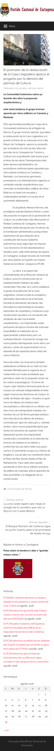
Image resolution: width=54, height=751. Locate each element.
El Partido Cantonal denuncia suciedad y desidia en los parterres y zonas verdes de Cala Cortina (25, 601)
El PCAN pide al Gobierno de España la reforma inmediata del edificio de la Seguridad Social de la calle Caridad (24, 627)
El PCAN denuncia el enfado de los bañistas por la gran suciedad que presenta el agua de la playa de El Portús (26, 644)
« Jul (5, 730)
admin (40, 88)
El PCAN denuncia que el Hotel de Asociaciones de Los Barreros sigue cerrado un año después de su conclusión (25, 657)
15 (39, 705)
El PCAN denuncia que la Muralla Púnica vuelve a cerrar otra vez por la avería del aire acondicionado (25, 614)
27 (26, 716)
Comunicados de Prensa (19, 489)
